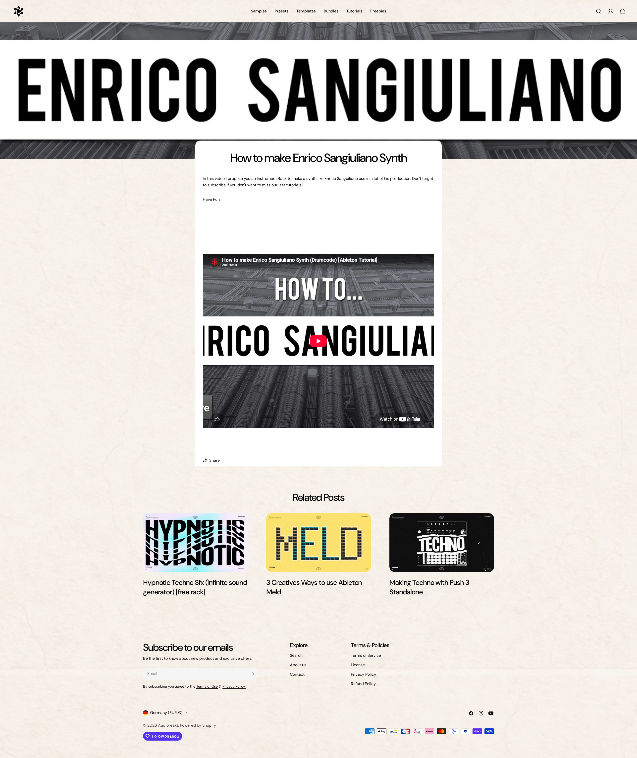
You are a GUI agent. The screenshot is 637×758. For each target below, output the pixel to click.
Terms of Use (207, 686)
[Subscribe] (253, 673)
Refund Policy (363, 683)
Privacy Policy (363, 674)
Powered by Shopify (198, 725)
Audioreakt (168, 725)
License (358, 664)
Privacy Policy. (234, 686)
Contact (297, 674)
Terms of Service (366, 655)
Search (296, 655)
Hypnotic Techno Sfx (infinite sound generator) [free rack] (195, 587)
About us (298, 664)
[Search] (599, 11)
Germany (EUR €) (166, 712)
